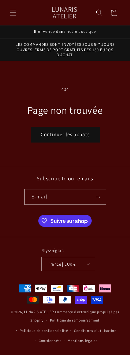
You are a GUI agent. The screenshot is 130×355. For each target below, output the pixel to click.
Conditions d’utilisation (95, 330)
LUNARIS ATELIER (39, 311)
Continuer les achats (65, 134)
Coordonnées (50, 340)
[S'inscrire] (98, 197)
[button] (13, 12)
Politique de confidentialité (44, 330)
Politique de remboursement (75, 320)
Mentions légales (82, 340)
